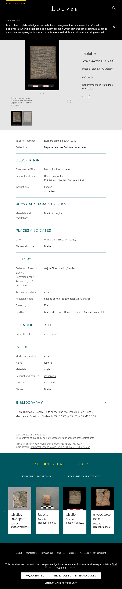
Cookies (61, 553)
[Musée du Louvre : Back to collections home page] (64, 8)
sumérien (49, 382)
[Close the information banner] (114, 27)
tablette (48, 362)
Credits (72, 553)
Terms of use (47, 553)
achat (47, 356)
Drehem (48, 389)
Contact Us (31, 553)
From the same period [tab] (36, 476)
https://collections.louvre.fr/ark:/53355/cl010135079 (54, 443)
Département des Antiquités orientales (65, 147)
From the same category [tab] (84, 476)
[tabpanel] (61, 511)
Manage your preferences (61, 583)
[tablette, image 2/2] (27, 118)
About (19, 553)
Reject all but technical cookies (75, 575)
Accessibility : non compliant (93, 553)
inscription (50, 375)
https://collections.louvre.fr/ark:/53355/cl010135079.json (60, 447)
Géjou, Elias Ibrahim (55, 268)
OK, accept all (35, 575)
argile (47, 369)
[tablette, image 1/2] (16, 118)
